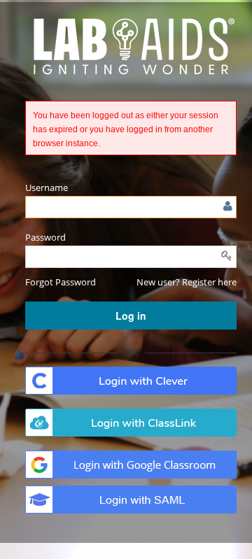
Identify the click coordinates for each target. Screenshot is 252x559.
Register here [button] (209, 282)
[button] (60, 282)
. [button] (131, 381)
